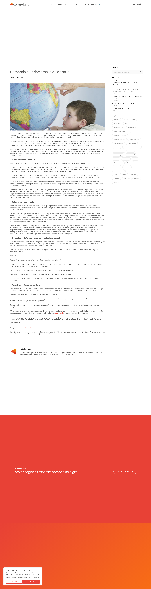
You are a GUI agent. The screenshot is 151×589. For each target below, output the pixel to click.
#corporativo (117, 123)
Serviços (60, 4)
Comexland (58, 313)
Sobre (53, 4)
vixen (115, 182)
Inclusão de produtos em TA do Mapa (123, 103)
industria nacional (131, 170)
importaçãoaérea (118, 170)
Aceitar (31, 581)
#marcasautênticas (134, 139)
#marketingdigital (118, 143)
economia (129, 163)
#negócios (117, 147)
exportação (117, 166)
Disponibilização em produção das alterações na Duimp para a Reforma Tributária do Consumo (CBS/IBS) (126, 82)
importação (127, 166)
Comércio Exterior (15, 68)
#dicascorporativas (118, 127)
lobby (115, 174)
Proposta (71, 4)
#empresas (131, 127)
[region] (22, 576)
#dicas (126, 123)
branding (116, 159)
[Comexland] (19, 4)
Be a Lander (92, 4)
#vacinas (130, 151)
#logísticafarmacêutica (120, 135)
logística (124, 174)
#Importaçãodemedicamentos (121, 131)
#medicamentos (132, 143)
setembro (116, 178)
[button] (124, 472)
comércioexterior (118, 163)
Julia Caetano (14, 77)
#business (116, 119)
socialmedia (127, 178)
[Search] (140, 72)
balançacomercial (131, 155)
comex (135, 159)
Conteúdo (80, 4)
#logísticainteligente (119, 139)
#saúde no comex (118, 151)
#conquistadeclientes (129, 119)
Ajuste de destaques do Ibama (120, 108)
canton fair (126, 159)
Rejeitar (14, 581)
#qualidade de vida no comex (132, 147)
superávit (136, 178)
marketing (133, 174)
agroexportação (118, 155)
